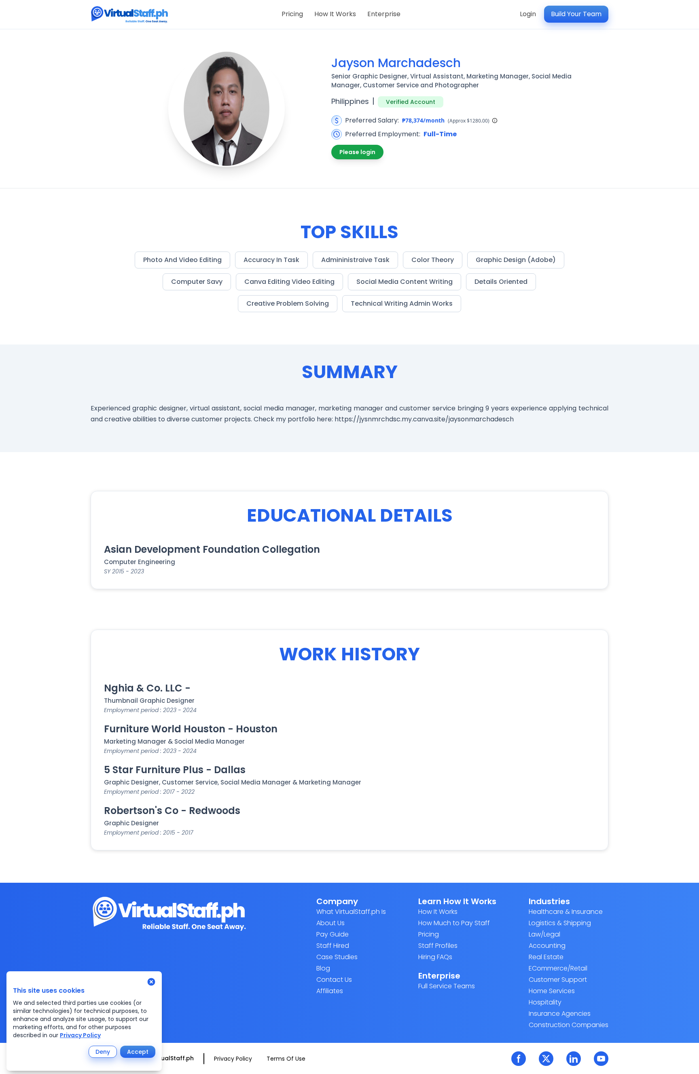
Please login (357, 152)
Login (528, 14)
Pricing (292, 14)
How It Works (335, 14)
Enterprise (383, 14)
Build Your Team (576, 14)
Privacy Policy (80, 1035)
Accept (137, 1052)
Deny (102, 1052)
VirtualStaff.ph (172, 1058)
